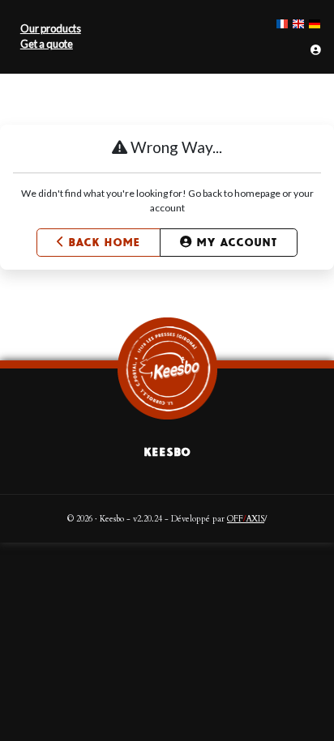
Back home (104, 242)
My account (236, 242)
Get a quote (46, 43)
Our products (50, 28)
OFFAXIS (245, 519)
